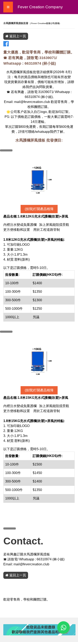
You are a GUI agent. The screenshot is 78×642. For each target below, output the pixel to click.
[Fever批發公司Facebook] (6, 45)
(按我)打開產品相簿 (39, 209)
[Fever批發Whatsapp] (63, 627)
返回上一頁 (17, 36)
